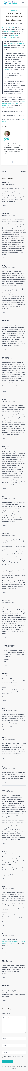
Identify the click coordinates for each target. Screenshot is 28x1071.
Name (5, 1038)
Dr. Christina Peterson (8, 27)
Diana (4, 320)
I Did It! (5, 170)
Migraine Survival (9, 31)
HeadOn (16, 162)
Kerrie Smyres (11, 23)
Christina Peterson (7, 162)
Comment (6, 1018)
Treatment (14, 10)
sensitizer (7, 69)
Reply (4, 205)
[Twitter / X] (5, 139)
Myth (4, 886)
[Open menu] (23, 3)
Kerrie (4, 934)
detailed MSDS (6, 105)
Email (5, 1045)
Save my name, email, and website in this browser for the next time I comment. (13, 1057)
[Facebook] (8, 139)
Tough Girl (23, 170)
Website (5, 1052)
